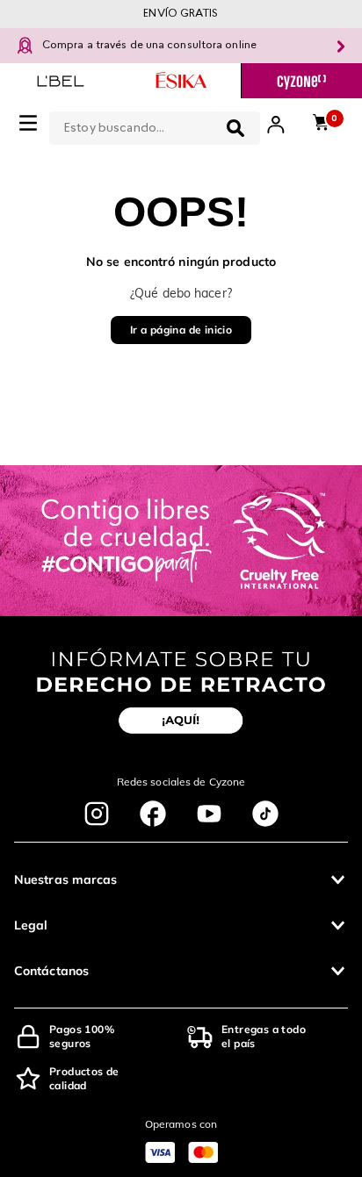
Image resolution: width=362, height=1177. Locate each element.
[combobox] (154, 124)
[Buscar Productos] (235, 128)
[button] (181, 879)
